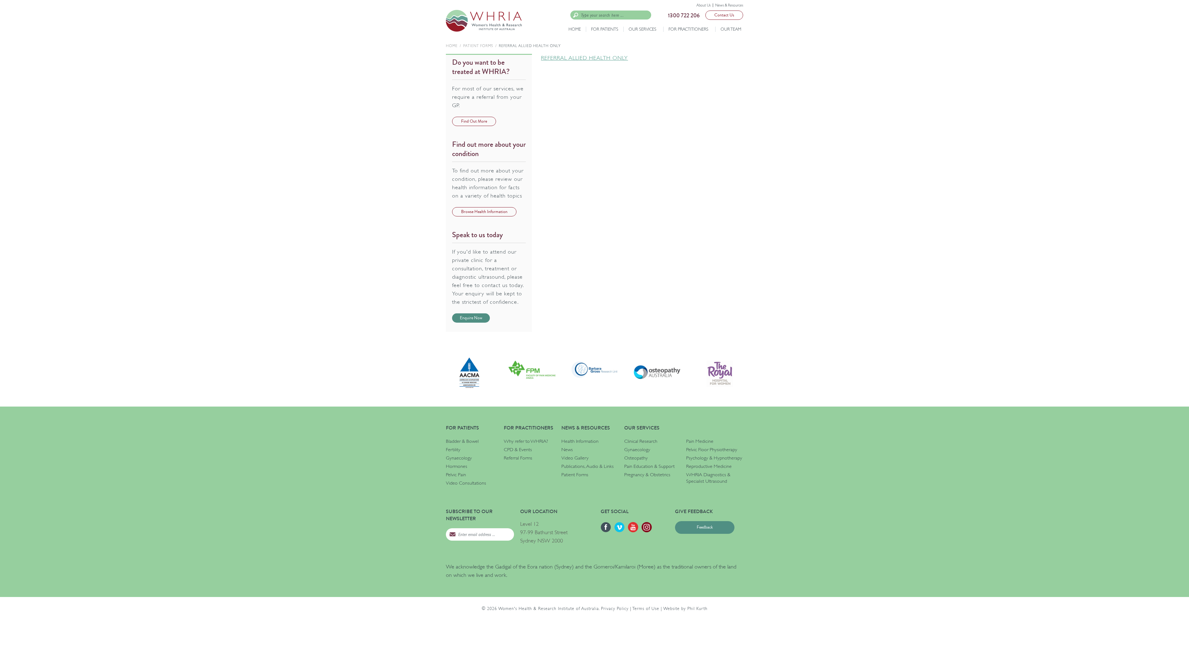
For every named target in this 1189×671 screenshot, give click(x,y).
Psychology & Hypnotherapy (714, 458)
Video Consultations (466, 483)
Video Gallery (575, 458)
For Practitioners (688, 29)
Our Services (642, 29)
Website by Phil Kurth (685, 608)
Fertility (453, 449)
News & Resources (729, 5)
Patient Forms (478, 46)
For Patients (604, 29)
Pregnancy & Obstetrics (647, 474)
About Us (703, 5)
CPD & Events (518, 449)
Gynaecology (459, 458)
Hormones (456, 466)
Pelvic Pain (456, 474)
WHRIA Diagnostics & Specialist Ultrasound (708, 478)
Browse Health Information (484, 212)
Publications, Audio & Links (587, 466)
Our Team (731, 29)
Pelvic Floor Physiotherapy (711, 449)
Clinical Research (640, 441)
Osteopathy (636, 458)
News (567, 449)
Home (574, 29)
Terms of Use (645, 608)
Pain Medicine (699, 441)
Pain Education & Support (649, 466)
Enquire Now (471, 318)
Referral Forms (518, 458)
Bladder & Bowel (462, 441)
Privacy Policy (615, 608)
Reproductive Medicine (709, 466)
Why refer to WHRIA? (526, 441)
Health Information (580, 441)
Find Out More (474, 121)
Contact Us (724, 15)
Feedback (705, 527)
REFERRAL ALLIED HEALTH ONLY (584, 58)
